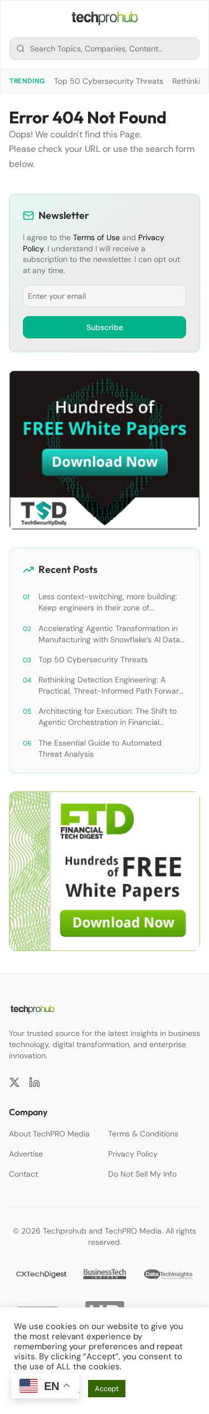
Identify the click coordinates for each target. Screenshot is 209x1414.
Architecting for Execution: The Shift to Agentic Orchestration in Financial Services (107, 717)
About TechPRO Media (49, 1134)
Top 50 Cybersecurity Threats (108, 81)
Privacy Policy (133, 1154)
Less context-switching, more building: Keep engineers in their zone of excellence (107, 602)
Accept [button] (107, 1388)
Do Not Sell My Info (142, 1174)
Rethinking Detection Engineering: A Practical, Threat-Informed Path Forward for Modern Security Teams (111, 685)
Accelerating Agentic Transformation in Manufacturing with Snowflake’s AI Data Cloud (109, 634)
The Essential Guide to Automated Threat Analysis (100, 748)
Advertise (26, 1154)
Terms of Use (96, 237)
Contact (23, 1174)
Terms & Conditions (143, 1134)
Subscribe (104, 327)
